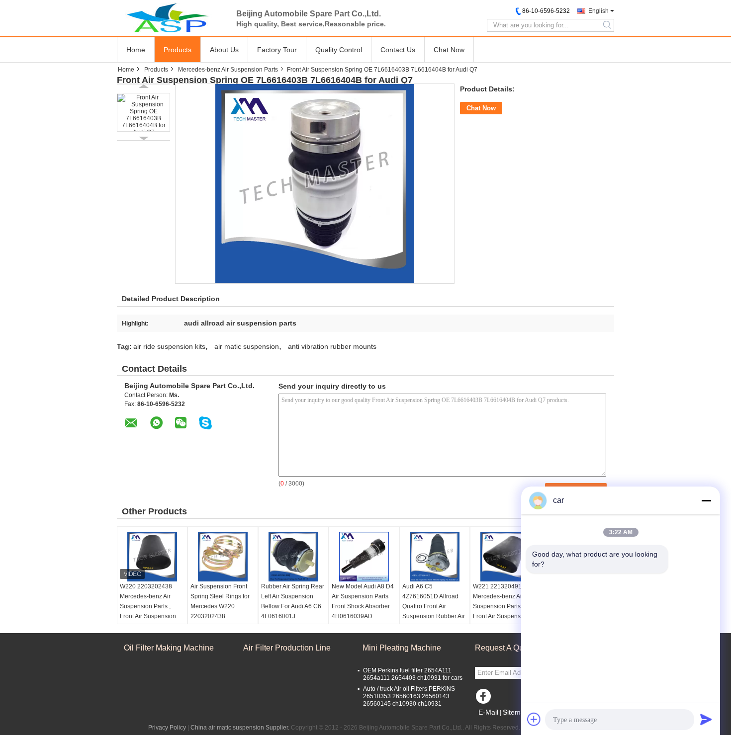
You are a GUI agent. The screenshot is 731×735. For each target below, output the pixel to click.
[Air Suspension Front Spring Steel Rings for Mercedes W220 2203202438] (223, 556)
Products (177, 50)
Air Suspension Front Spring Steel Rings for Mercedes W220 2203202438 (220, 601)
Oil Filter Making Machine (169, 648)
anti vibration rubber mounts (332, 346)
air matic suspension (246, 346)
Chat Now (449, 50)
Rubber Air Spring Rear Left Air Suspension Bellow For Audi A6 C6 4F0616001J (292, 601)
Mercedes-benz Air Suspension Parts (228, 69)
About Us (224, 50)
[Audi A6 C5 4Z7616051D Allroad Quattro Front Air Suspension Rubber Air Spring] (434, 556)
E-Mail (488, 712)
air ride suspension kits (169, 346)
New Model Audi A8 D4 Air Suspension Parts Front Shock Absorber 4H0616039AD (363, 601)
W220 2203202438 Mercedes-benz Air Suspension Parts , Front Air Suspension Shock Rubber (148, 606)
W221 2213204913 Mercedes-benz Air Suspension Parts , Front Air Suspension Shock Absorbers (501, 606)
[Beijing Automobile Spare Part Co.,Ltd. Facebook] (485, 699)
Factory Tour (277, 50)
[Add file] (534, 719)
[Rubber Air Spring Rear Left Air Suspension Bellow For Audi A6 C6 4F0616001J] (293, 556)
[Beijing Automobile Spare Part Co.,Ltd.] (171, 17)
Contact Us (397, 50)
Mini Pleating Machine (402, 648)
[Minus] (706, 500)
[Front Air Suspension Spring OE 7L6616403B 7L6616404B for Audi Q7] (143, 112)
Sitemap (516, 712)
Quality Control (338, 50)
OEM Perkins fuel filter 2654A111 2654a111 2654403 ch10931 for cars (412, 674)
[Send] (706, 719)
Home (135, 50)
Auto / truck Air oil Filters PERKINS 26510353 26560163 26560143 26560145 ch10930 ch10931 (409, 696)
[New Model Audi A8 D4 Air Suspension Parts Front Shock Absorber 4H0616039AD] (364, 556)
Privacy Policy (167, 727)
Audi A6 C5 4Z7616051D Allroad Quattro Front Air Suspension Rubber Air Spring (433, 606)
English (598, 10)
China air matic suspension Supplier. (240, 727)
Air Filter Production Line (287, 648)
